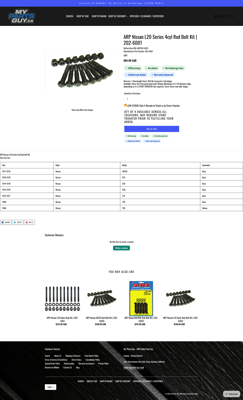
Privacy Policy (103, 363)
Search (47, 355)
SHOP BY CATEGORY (122, 381)
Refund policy (69, 363)
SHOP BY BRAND (106, 381)
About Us (57, 355)
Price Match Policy (91, 355)
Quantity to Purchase (132, 93)
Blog (77, 367)
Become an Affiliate (52, 367)
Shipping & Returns (72, 355)
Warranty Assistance (86, 363)
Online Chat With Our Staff (134, 367)
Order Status (76, 359)
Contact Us (67, 367)
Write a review (121, 248)
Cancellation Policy (93, 359)
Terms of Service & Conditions (56, 359)
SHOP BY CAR (92, 381)
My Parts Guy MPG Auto (178, 394)
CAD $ (50, 387)
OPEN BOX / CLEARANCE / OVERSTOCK (148, 381)
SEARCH (81, 381)
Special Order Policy (52, 363)
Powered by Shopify (192, 394)
